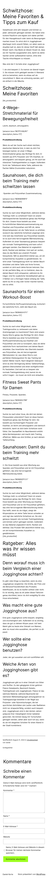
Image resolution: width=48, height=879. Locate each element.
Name (6, 816)
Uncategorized (32, 740)
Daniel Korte (8, 874)
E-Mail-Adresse (10, 826)
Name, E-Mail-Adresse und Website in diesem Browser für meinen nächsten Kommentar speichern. (25, 850)
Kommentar (8, 790)
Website (6, 837)
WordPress (40, 874)
